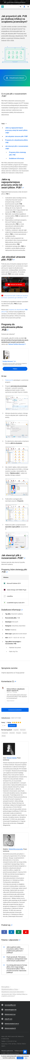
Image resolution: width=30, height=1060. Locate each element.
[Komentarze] (15, 681)
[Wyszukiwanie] (20, 7)
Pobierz (15, 369)
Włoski (3, 736)
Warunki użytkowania (7, 1050)
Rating (9, 722)
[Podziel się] (11, 925)
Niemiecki (22, 730)
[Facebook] (4, 932)
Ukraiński (12, 733)
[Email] (18, 932)
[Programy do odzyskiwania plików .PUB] (7, 330)
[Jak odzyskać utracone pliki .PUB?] (13, 260)
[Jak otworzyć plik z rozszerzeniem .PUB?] (24, 558)
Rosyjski (18, 733)
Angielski (16, 730)
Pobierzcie (8, 380)
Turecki (24, 733)
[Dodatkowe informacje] (21, 610)
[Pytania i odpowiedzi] (19, 940)
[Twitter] (11, 932)
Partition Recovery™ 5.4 (9, 361)
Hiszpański (5, 733)
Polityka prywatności (20, 1050)
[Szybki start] (28, 7)
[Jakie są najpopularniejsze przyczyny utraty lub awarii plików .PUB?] (23, 188)
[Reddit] (26, 932)
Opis (26, 1058)
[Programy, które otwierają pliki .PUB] (6, 572)
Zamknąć (20, 1058)
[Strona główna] (2, 6)
